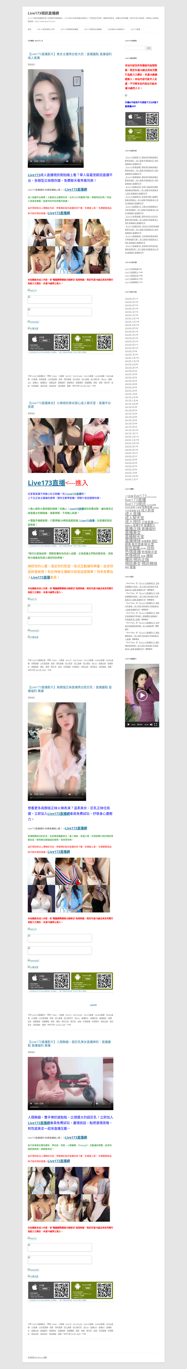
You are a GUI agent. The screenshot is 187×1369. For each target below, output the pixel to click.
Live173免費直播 (131, 269)
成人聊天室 (95, 379)
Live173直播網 (76, 189)
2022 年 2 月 (130, 390)
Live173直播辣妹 (131, 282)
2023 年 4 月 (130, 344)
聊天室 (107, 382)
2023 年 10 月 (130, 325)
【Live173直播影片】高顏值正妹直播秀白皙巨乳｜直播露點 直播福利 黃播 (70, 689)
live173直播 (88, 376)
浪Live (103, 379)
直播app (93, 1327)
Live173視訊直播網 (43, 13)
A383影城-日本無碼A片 (116, 29)
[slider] (139, 724)
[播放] (128, 724)
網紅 (95, 382)
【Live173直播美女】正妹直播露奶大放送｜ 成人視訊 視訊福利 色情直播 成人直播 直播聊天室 (142, 586)
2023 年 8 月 (130, 331)
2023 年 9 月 (130, 328)
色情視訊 (132, 555)
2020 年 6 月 (130, 456)
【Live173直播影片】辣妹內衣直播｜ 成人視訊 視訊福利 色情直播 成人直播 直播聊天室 (142, 606)
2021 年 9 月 (130, 407)
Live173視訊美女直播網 (93, 29)
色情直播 (34, 385)
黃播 (69, 385)
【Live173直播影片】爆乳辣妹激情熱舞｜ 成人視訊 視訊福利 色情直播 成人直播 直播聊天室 (142, 645)
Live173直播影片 (38, 376)
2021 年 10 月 (130, 403)
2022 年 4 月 (130, 384)
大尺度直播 (52, 379)
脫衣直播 (132, 547)
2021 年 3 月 (130, 426)
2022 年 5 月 (130, 380)
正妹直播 (147, 522)
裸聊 (149, 555)
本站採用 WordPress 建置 (37, 1357)
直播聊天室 (134, 536)
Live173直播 (135, 29)
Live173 (34, 175)
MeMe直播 (130, 507)
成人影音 (76, 379)
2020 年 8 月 (130, 449)
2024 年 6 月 (130, 298)
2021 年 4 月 (130, 423)
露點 (127, 567)
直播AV (35, 382)
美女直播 (138, 544)
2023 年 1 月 (130, 354)
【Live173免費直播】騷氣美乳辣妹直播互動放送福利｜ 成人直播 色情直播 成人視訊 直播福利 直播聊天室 (141, 170)
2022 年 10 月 (130, 364)
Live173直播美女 (131, 279)
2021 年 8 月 (130, 410)
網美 (101, 382)
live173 (68, 376)
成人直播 (85, 379)
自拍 (60, 666)
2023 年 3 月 (130, 348)
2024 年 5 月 (130, 302)
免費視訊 (156, 508)
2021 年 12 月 (130, 397)
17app (54, 376)
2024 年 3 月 (130, 308)
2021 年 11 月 (130, 400)
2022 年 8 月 (130, 371)
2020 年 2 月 (130, 469)
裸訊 (129, 559)
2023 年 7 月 (130, 334)
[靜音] (151, 724)
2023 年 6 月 (130, 338)
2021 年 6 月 (130, 417)
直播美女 (70, 382)
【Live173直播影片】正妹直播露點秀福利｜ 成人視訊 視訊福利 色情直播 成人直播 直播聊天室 (142, 596)
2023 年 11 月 (130, 321)
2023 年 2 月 (130, 351)
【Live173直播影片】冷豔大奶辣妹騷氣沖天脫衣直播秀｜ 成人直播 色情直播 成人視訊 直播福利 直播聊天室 (141, 209)
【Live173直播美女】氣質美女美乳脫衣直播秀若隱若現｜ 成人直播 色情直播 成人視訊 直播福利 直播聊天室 (141, 249)
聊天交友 (65, 1021)
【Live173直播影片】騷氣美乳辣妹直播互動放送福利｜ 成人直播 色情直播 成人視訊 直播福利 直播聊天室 (141, 160)
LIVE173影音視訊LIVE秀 (45, 29)
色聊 (143, 556)
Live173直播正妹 (38, 660)
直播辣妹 (79, 382)
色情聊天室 (149, 552)
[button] (142, 695)
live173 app (77, 376)
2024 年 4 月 (130, 305)
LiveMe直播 (99, 376)
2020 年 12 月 (130, 436)
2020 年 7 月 (130, 453)
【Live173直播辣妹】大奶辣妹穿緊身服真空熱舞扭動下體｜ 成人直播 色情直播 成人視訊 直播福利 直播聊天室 (141, 239)
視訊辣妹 (61, 385)
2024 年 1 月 (130, 315)
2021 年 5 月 (130, 420)
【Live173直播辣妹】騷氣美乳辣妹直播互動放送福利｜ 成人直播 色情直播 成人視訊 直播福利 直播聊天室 (141, 180)
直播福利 (61, 382)
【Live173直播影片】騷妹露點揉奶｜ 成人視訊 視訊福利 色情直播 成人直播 (142, 635)
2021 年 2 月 (130, 430)
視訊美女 (52, 385)
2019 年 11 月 (130, 479)
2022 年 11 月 (130, 361)
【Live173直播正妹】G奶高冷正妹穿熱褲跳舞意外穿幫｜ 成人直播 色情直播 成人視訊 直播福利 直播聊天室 (142, 229)
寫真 (60, 379)
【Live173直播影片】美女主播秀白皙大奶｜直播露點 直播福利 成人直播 (70, 56)
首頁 (29, 29)
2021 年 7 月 (130, 413)
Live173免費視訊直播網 (69, 29)
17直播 (61, 376)
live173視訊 (135, 504)
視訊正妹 (43, 385)
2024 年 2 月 (130, 311)
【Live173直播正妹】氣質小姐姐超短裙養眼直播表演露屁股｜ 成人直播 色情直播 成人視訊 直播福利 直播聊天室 (141, 190)
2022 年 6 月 (130, 377)
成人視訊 (133, 521)
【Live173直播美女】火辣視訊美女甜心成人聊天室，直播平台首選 (69, 404)
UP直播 (34, 379)
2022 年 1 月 (130, 394)
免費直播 (42, 379)
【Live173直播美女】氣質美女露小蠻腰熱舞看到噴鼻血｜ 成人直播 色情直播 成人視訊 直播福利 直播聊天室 (141, 200)
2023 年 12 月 (130, 318)
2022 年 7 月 (130, 374)
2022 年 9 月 (130, 367)
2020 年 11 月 (130, 440)
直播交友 (138, 525)
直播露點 (88, 382)
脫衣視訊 (143, 548)
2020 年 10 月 (130, 443)
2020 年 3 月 (130, 466)
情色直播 (67, 379)
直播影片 (43, 382)
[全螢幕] (155, 724)
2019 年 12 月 (130, 476)
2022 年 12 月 (130, 357)
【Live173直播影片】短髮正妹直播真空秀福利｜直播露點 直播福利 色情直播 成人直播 (142, 616)
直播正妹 (52, 382)
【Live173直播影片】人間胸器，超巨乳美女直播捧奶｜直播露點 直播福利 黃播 (69, 1043)
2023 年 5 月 (130, 341)
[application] (142, 695)
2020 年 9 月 (130, 446)
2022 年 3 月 (130, 387)
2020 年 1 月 (130, 472)
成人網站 (86, 663)
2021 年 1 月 (130, 433)
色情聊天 (75, 666)
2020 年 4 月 (130, 463)
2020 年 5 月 (130, 459)
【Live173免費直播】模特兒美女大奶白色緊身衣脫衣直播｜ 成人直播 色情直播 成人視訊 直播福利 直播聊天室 (141, 219)
